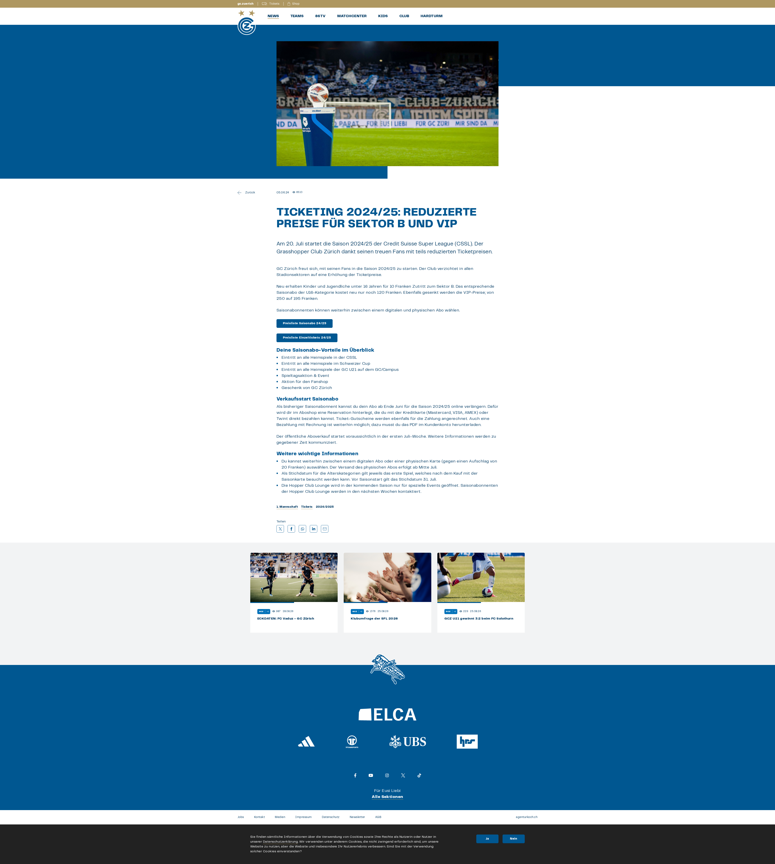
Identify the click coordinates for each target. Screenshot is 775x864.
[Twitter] (403, 775)
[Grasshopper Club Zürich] (247, 22)
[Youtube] (371, 775)
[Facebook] (355, 775)
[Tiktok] (419, 775)
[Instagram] (387, 775)
